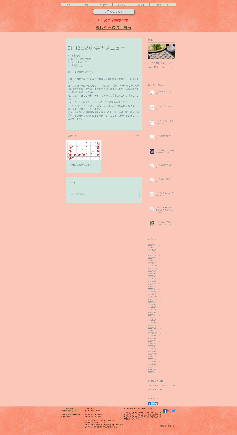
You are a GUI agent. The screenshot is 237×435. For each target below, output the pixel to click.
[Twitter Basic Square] (153, 403)
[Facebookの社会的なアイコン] (165, 411)
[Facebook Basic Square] (149, 403)
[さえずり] (173, 411)
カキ (149, 385)
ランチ (172, 385)
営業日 (155, 389)
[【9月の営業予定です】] (83, 150)
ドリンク (164, 385)
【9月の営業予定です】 (80, 164)
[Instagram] (169, 411)
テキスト (156, 385)
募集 (149, 389)
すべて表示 (135, 135)
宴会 (161, 389)
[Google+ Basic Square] (156, 403)
